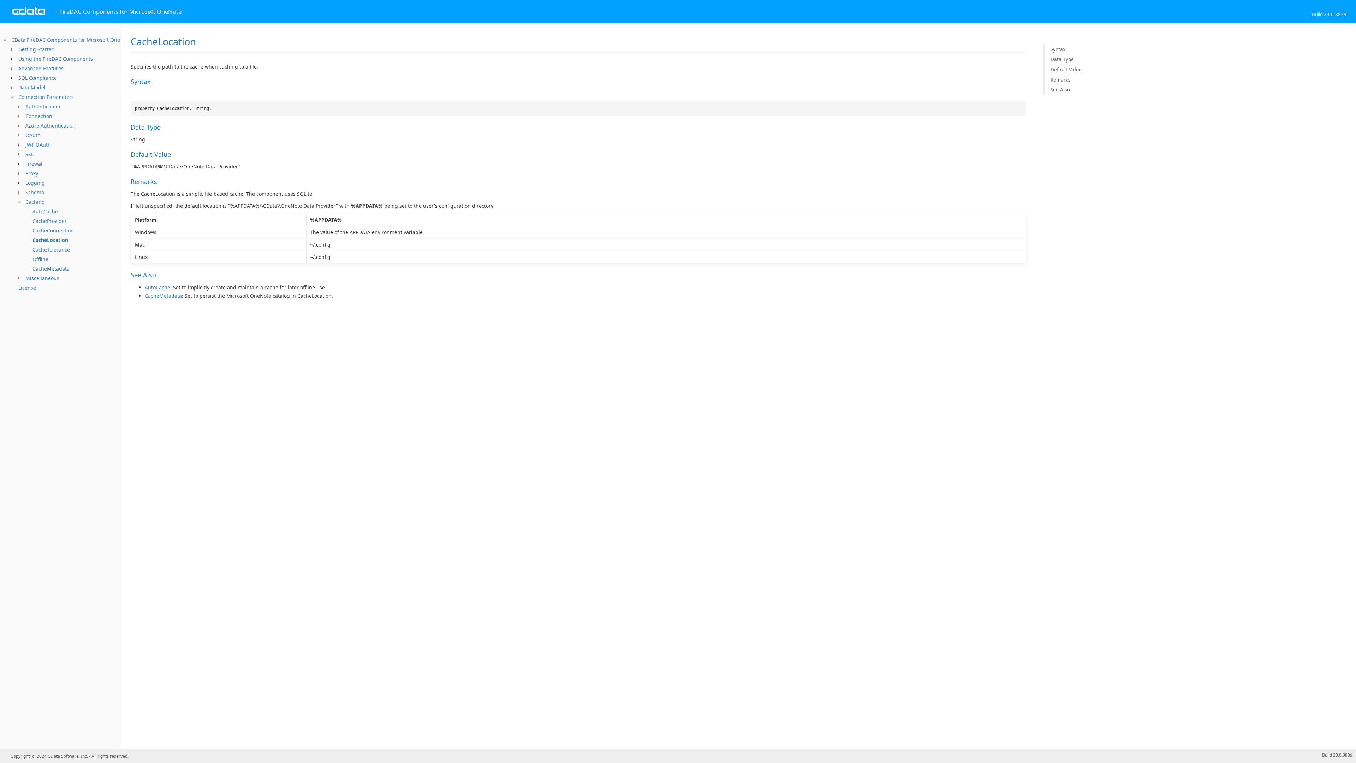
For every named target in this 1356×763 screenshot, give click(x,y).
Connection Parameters (46, 97)
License (27, 287)
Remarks (1061, 79)
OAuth (33, 135)
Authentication (42, 106)
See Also (1060, 89)
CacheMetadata (51, 268)
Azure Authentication (50, 125)
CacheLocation (50, 240)
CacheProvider (49, 221)
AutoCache (45, 211)
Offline (40, 259)
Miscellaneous (42, 278)
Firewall (34, 163)
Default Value (1066, 69)
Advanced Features (41, 68)
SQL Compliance (37, 78)
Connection (38, 116)
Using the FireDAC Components (55, 58)
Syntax (1058, 49)
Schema (34, 192)
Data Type (1062, 59)
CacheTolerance (51, 249)
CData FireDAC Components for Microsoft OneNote (71, 39)
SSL (29, 154)
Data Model (32, 87)
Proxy (31, 173)
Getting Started (36, 49)
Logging (35, 182)
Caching (35, 202)
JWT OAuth (38, 144)
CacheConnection (53, 230)
